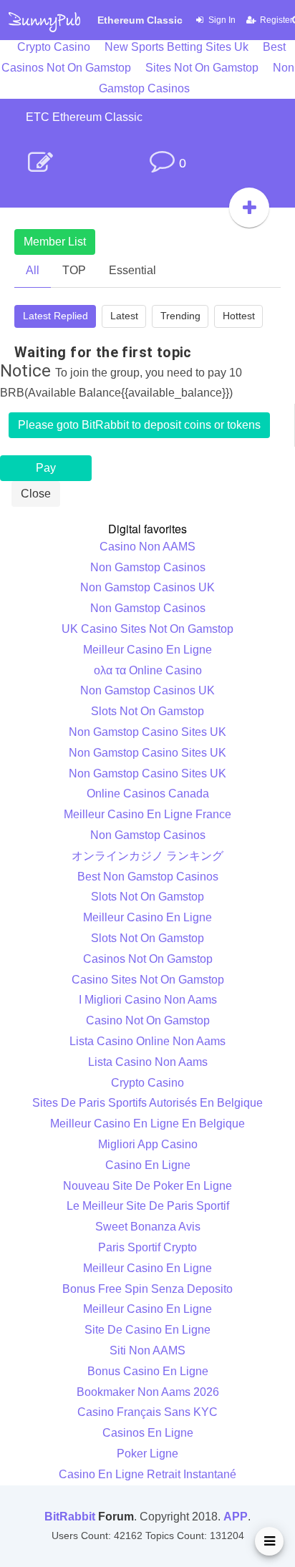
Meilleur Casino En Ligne (147, 650)
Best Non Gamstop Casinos (147, 876)
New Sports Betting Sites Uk (176, 47)
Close (36, 493)
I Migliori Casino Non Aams (148, 1000)
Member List (55, 242)
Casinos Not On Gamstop (148, 959)
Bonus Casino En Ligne (147, 1371)
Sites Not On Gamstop (201, 68)
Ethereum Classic (140, 20)
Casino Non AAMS (147, 546)
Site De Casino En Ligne (147, 1330)
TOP (74, 270)
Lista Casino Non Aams (148, 1062)
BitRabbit (69, 1516)
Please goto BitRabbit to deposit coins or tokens (139, 425)
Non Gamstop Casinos (147, 567)
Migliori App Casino (148, 1144)
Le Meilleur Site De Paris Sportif (148, 1206)
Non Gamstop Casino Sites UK (147, 732)
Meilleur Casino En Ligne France (147, 814)
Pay (46, 468)
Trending (180, 315)
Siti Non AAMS (147, 1350)
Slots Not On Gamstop (147, 711)
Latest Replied (55, 315)
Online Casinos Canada (148, 793)
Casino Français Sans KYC (147, 1412)
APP (235, 1516)
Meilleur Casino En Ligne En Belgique (147, 1123)
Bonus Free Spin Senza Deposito (147, 1289)
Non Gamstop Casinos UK (147, 587)
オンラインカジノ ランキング (147, 856)
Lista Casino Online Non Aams (147, 1041)
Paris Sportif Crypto (147, 1247)
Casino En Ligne (147, 1165)
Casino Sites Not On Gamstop (148, 980)
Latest (124, 315)
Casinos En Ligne (147, 1433)
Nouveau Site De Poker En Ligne (147, 1186)
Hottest (239, 315)
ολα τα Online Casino (148, 670)
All (32, 270)
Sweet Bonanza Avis (147, 1227)
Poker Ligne (147, 1453)
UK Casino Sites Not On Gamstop (147, 629)
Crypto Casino (53, 47)
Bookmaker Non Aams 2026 (148, 1392)
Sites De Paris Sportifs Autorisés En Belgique (147, 1103)
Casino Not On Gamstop (148, 1020)
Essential (132, 270)
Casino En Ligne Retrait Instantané (147, 1474)
